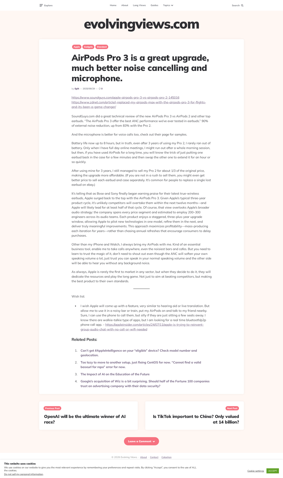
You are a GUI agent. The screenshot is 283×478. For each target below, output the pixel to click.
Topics (166, 5)
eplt (77, 88)
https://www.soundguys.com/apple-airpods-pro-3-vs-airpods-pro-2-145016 (125, 97)
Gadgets (88, 46)
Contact (154, 457)
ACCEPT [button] (272, 470)
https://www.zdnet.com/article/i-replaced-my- (104, 102)
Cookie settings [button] (255, 470)
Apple (77, 46)
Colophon (166, 457)
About (124, 5)
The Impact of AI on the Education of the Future (115, 374)
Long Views (139, 5)
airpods (141, 102)
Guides (154, 5)
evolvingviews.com (141, 24)
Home (113, 5)
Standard (102, 46)
